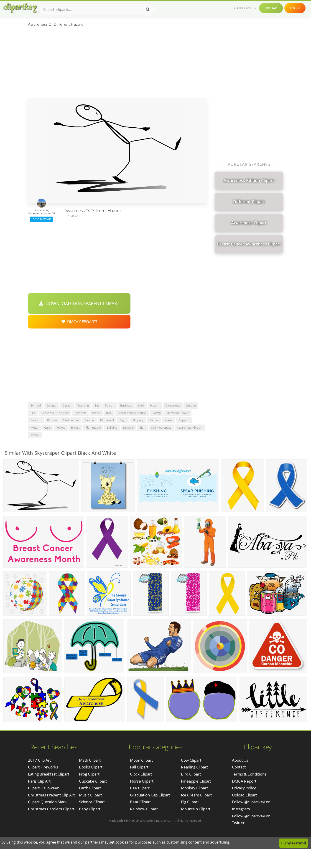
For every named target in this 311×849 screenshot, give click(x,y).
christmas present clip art (51, 795)
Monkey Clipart (194, 788)
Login (295, 8)
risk (109, 413)
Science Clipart (92, 801)
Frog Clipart (89, 774)
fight (123, 420)
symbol (36, 405)
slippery (138, 420)
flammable (93, 427)
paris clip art (39, 781)
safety (157, 413)
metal (34, 427)
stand (96, 413)
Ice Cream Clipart (196, 795)
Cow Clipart (191, 760)
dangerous (172, 405)
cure (47, 427)
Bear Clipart (140, 801)
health (154, 405)
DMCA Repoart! (81, 321)
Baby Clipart (89, 808)
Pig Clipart (190, 801)
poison (109, 405)
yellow (60, 427)
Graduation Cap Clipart (150, 795)
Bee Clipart (140, 788)
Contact (239, 767)
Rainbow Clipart (144, 808)
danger (51, 405)
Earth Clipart (90, 788)
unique (191, 405)
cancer (154, 420)
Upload (271, 8)
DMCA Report (244, 781)
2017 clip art (39, 760)
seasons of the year (55, 413)
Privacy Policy (244, 788)
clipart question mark (47, 801)
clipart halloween (43, 788)
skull (141, 405)
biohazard (107, 420)
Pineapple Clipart (196, 781)
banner (89, 420)
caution (36, 420)
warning (83, 405)
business (126, 405)
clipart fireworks (43, 767)
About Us (240, 760)
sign (142, 427)
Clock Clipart (141, 774)
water (169, 420)
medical (128, 427)
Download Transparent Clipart (81, 303)
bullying (112, 427)
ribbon (52, 420)
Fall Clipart (139, 767)
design (66, 405)
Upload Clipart (244, 795)
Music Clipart (90, 795)
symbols (80, 413)
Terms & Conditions (249, 774)
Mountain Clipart (195, 808)
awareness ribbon (189, 427)
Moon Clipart (141, 760)
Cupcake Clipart (93, 781)
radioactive (71, 420)
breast (75, 427)
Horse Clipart (141, 781)
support (184, 420)
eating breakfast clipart (48, 774)
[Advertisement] (117, 64)
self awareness (161, 427)
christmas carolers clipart (51, 808)
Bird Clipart (191, 774)
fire (33, 413)
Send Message (41, 219)
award (35, 435)
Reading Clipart (194, 767)
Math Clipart (90, 760)
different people (178, 413)
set (97, 405)
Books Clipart (90, 767)
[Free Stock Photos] (20, 8)
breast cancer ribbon (132, 413)
